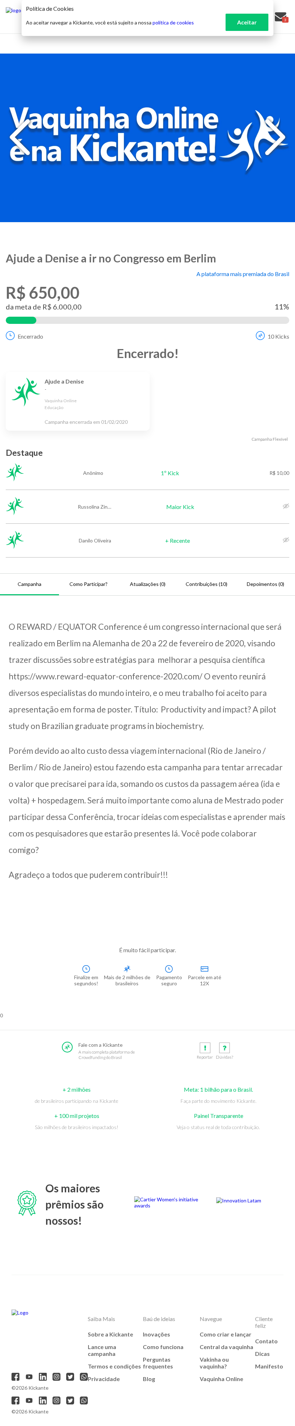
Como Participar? (88, 584)
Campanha (29, 584)
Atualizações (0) (147, 584)
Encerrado (30, 336)
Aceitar (247, 22)
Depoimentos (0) (265, 584)
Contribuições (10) (206, 584)
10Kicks (278, 336)
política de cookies (173, 22)
